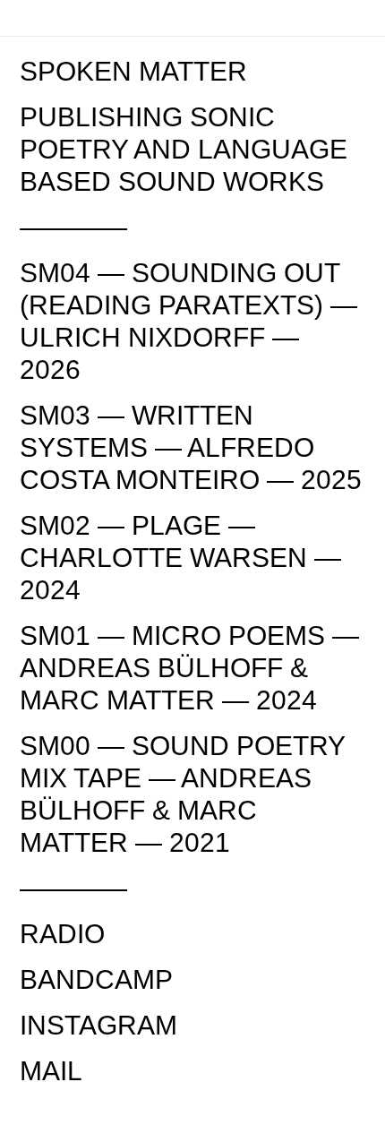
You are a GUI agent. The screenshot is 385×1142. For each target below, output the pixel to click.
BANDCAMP (96, 979)
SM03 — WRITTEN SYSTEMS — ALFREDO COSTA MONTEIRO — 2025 (191, 447)
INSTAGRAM (98, 1025)
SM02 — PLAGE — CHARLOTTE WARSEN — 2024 (180, 558)
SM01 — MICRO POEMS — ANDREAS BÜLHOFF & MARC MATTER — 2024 (189, 668)
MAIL (51, 1071)
